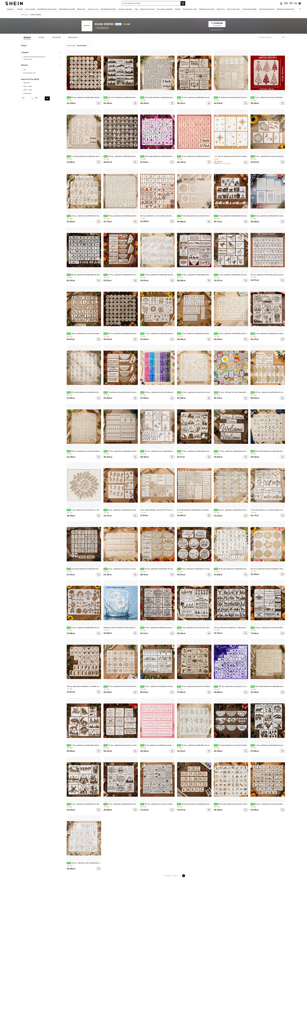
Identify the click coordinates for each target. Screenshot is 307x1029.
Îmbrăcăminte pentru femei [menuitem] (47, 9)
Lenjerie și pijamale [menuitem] (125, 9)
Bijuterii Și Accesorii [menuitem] (147, 9)
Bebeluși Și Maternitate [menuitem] (285, 9)
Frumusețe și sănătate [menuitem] (165, 9)
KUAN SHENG (104, 24)
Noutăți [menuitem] (20, 9)
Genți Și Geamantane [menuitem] (267, 9)
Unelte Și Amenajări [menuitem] (249, 9)
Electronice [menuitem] (221, 9)
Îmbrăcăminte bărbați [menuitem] (108, 9)
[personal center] (281, 3)
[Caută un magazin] (283, 37)
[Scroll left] (297, 9)
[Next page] (186, 875)
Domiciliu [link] (24, 15)
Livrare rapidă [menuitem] (30, 9)
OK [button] (47, 98)
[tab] (27, 37)
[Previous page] (180, 875)
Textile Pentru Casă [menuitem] (190, 9)
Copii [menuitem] (136, 9)
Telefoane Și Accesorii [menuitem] (206, 9)
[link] (286, 3)
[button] (295, 3)
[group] (40, 56)
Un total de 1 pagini (170, 876)
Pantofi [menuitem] (177, 9)
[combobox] (79, 45)
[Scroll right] (300, 9)
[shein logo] (14, 3)
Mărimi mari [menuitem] (81, 9)
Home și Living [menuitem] (93, 9)
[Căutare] (182, 3)
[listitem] (102, 28)
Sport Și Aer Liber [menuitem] (233, 9)
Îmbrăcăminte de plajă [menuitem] (67, 9)
